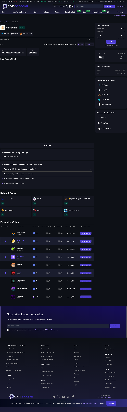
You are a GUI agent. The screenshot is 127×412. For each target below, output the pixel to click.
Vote (111, 42)
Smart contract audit (47, 383)
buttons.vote (86, 233)
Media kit (108, 361)
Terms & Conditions (111, 373)
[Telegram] (54, 396)
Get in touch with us (105, 397)
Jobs (85, 12)
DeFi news (77, 356)
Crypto (76, 385)
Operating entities (110, 387)
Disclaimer (108, 383)
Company (120, 12)
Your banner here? (120, 15)
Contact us (108, 364)
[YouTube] (63, 396)
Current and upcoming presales (16, 352)
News (75, 349)
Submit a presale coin (47, 352)
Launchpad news (79, 370)
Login (117, 6)
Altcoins (76, 374)
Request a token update (13, 370)
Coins (4, 12)
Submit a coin (10, 367)
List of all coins (10, 349)
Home (2, 22)
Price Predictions (71, 12)
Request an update (47, 359)
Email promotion (46, 375)
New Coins (9, 356)
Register (122, 6)
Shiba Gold (15, 22)
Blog (108, 12)
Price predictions (11, 379)
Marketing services (47, 371)
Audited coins (45, 387)
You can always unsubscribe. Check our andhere (33, 330)
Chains (33, 12)
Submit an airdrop (46, 356)
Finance (76, 352)
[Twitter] (67, 6)
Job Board (9, 387)
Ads (42, 368)
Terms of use (39, 330)
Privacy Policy (50, 330)
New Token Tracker (19, 12)
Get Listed (108, 6)
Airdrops (46, 12)
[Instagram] (69, 6)
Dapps (76, 359)
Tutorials (76, 381)
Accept (111, 403)
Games (57, 12)
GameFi (76, 363)
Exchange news (79, 367)
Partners (107, 357)
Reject (102, 403)
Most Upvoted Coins (12, 359)
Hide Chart (47, 145)
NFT (75, 377)
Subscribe (115, 326)
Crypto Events (97, 12)
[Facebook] (73, 6)
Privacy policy (109, 376)
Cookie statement (110, 380)
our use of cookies (90, 403)
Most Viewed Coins (12, 363)
